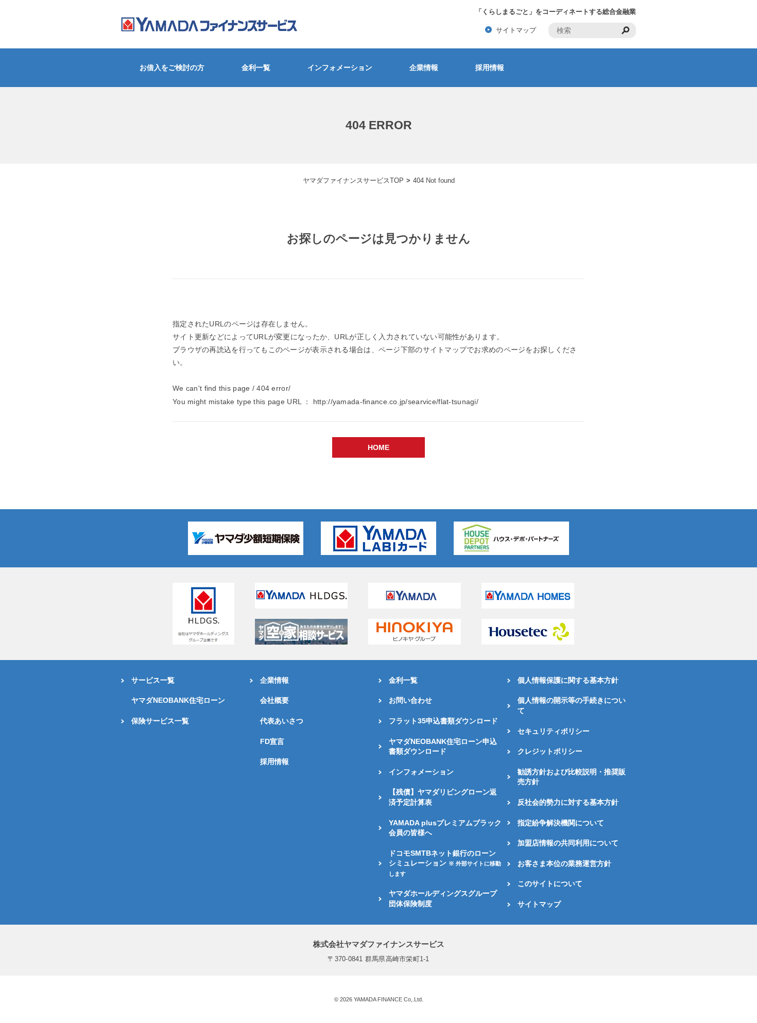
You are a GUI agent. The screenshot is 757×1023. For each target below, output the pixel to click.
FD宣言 (272, 741)
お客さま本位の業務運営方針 (564, 863)
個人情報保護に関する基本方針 (568, 680)
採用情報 (489, 67)
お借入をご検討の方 (172, 67)
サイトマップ (516, 30)
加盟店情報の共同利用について (568, 843)
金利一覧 (256, 67)
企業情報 (423, 67)
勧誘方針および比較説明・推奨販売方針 (572, 777)
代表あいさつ (281, 721)
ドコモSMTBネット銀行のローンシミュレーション (445, 863)
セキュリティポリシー (554, 731)
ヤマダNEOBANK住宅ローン (178, 700)
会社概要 (274, 700)
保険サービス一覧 (160, 721)
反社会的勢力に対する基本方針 (568, 802)
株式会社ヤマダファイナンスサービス (378, 944)
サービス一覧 (153, 680)
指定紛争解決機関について (561, 823)
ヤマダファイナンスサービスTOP (353, 180)
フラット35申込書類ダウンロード (443, 721)
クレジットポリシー (550, 751)
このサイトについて (550, 883)
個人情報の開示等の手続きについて (572, 705)
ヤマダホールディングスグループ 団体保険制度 (443, 898)
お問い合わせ (410, 700)
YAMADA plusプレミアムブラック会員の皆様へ (445, 828)
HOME (378, 447)
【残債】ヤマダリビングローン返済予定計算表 (443, 797)
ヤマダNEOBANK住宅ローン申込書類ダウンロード (443, 746)
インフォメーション (339, 67)
